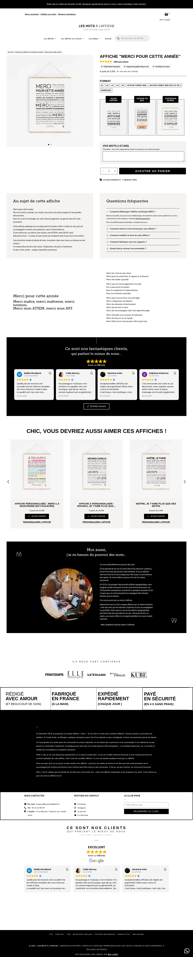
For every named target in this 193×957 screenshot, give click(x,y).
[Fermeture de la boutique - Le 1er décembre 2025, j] (180, 915)
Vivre (83, 734)
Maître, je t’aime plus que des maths (156, 504)
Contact (60, 934)
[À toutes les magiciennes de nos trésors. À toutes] (61, 915)
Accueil (10, 52)
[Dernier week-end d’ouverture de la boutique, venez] (84, 915)
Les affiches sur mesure (71, 38)
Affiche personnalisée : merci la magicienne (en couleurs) (37, 504)
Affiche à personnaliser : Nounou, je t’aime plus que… (96, 504)
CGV (51, 934)
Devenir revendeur (105, 934)
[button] (48, 144)
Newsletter (124, 934)
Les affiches (49, 38)
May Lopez (113, 954)
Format (105, 81)
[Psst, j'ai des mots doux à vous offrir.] (156, 915)
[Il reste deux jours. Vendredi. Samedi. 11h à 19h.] (108, 915)
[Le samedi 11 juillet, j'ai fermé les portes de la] (37, 915)
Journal (108, 38)
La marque (93, 38)
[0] (166, 14)
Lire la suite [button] (22, 396)
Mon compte (165, 20)
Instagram (138, 934)
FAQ (69, 934)
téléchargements (143, 218)
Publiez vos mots (48, 14)
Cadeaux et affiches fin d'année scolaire (29, 52)
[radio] (102, 85)
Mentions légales (82, 934)
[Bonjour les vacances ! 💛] (13, 915)
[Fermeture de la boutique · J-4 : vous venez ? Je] (132, 915)
